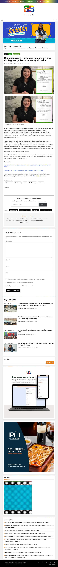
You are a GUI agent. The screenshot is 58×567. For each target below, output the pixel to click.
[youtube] (33, 15)
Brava (10, 54)
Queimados (16, 54)
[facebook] (25, 15)
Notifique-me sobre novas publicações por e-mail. (20, 286)
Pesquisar (7, 359)
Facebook (36, 176)
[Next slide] (56, 1)
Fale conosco (52, 564)
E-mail (8, 266)
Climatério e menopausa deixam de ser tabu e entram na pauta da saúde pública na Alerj (26, 1)
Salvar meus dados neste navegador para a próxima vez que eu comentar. (26, 279)
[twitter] (29, 15)
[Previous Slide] (54, 1)
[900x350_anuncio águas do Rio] (29, 32)
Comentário (9, 241)
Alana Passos (13, 210)
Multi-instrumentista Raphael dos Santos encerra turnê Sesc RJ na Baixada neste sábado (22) (28, 536)
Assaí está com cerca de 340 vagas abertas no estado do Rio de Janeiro (23, 552)
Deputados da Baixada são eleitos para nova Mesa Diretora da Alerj (23, 170)
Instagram (43, 176)
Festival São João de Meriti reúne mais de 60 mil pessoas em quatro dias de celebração (27, 522)
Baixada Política (9, 63)
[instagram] (27, 15)
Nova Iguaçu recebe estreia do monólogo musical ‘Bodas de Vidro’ (22, 530)
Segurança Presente (46, 210)
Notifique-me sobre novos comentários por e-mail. (20, 282)
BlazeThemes (21, 564)
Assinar (43, 204)
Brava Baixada (22, 334)
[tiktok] (31, 15)
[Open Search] (53, 19)
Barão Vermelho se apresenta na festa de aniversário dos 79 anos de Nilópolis (25, 533)
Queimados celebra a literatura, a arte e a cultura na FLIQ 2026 (21, 544)
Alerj (6, 54)
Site (7, 273)
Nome (8, 260)
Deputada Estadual (25, 210)
